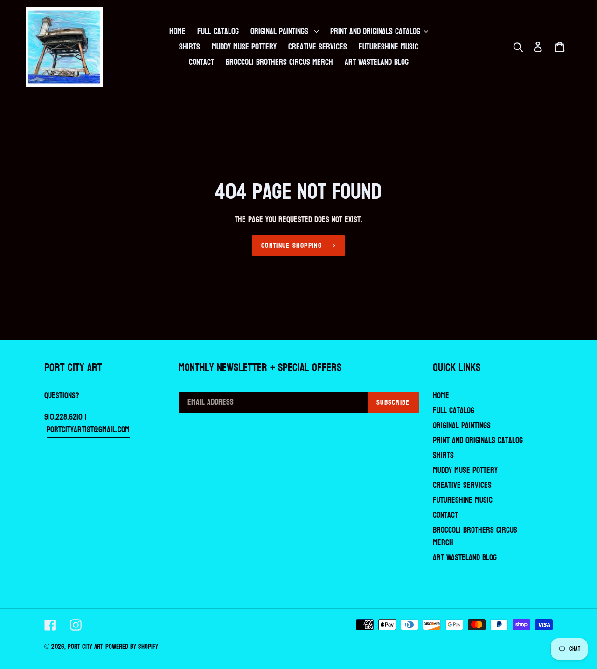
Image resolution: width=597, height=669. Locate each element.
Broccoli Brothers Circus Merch (475, 536)
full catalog (453, 410)
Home (441, 395)
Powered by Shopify (131, 647)
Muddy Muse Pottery (465, 470)
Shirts (443, 455)
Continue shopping (291, 245)
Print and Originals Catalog (478, 440)
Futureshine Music (463, 500)
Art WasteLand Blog (465, 557)
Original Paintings (462, 425)
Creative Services (462, 485)
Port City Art (85, 647)
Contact (445, 515)
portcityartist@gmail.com (88, 429)
